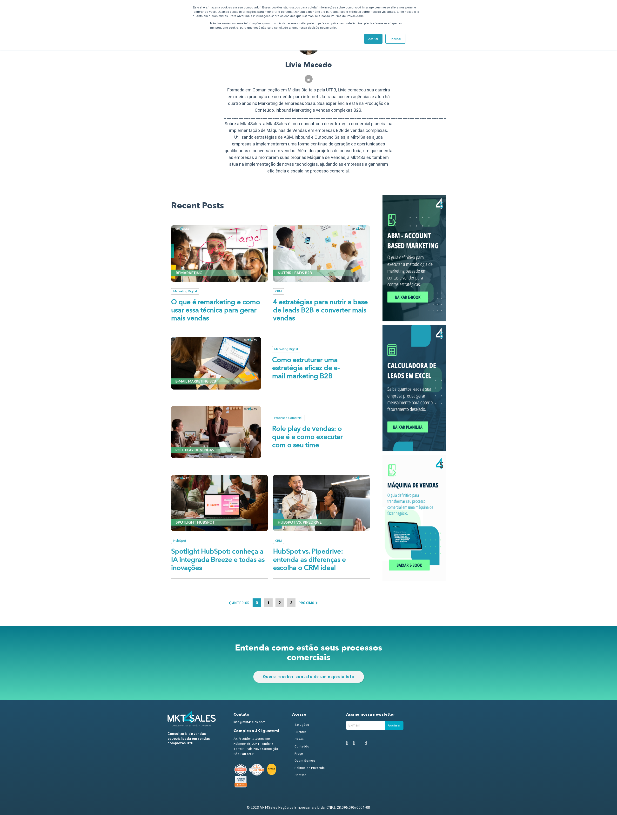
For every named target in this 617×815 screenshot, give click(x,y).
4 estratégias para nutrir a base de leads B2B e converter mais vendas (320, 310)
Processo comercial (288, 418)
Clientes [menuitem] (301, 732)
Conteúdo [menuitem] (302, 746)
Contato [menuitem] (301, 775)
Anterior (241, 603)
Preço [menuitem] (299, 753)
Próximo (306, 603)
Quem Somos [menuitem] (305, 760)
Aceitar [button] (373, 39)
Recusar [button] (395, 39)
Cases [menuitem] (299, 739)
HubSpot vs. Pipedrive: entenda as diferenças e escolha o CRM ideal (309, 560)
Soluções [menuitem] (302, 724)
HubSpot (179, 540)
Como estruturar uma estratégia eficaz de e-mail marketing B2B (306, 368)
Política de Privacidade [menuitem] (311, 768)
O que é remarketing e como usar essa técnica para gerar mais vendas (215, 310)
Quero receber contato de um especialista (308, 676)
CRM (278, 291)
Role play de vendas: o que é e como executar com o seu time (307, 437)
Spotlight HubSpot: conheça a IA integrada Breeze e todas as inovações (218, 560)
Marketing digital (185, 291)
